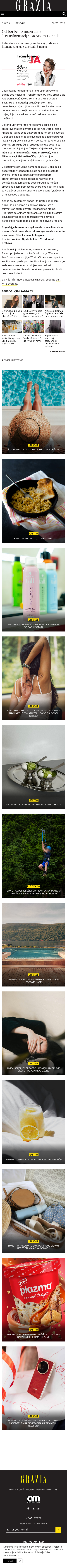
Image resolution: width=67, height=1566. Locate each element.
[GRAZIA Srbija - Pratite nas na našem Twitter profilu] (33, 1509)
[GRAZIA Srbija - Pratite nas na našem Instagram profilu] (38, 1509)
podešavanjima (11, 1555)
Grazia (6, 23)
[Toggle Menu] (2, 14)
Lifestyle (19, 23)
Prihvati (9, 1561)
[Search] (64, 14)
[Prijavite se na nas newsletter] (58, 1530)
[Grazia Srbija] (34, 1479)
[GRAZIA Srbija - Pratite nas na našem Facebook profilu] (28, 1509)
